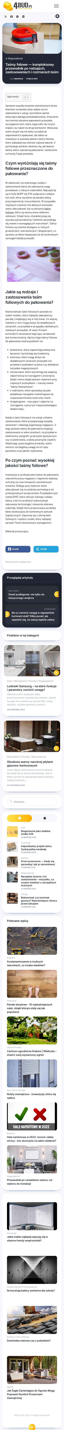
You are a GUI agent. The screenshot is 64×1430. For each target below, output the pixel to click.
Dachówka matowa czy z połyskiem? (29, 1340)
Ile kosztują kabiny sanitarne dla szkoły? (31, 1290)
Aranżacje (25, 842)
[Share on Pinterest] (17, 16)
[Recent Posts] (19, 818)
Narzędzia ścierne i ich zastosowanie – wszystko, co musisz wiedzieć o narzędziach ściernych (38, 881)
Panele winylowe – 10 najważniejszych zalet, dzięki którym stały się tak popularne (29, 1008)
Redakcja (16, 79)
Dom (9, 681)
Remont (24, 858)
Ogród (10, 1047)
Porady (33, 681)
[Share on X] (5, 16)
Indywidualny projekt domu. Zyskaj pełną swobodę (36, 848)
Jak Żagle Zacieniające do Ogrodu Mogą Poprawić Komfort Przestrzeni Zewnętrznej (31, 1394)
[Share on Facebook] (11, 16)
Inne (23, 827)
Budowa (11, 957)
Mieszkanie (20, 681)
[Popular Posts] (44, 818)
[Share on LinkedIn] (23, 16)
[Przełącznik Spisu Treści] (24, 97)
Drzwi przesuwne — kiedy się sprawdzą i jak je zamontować (38, 863)
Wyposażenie (15, 58)
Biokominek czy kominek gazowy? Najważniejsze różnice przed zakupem (39, 900)
